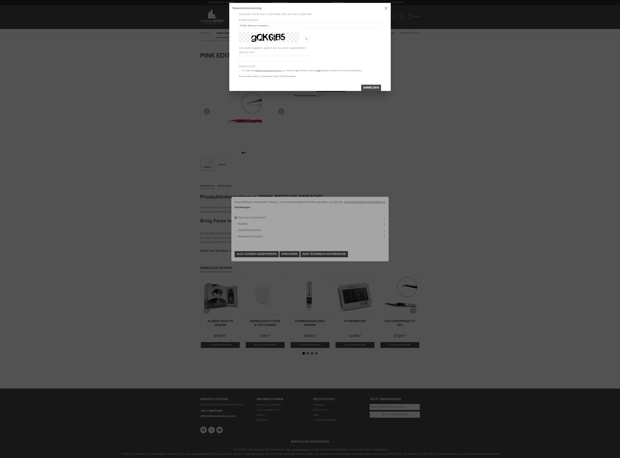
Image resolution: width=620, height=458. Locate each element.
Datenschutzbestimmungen (268, 70)
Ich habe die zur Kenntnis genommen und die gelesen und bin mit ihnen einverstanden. (302, 70)
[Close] (386, 8)
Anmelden (371, 87)
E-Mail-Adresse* (248, 20)
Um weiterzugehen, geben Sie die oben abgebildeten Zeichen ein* (272, 50)
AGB (318, 70)
